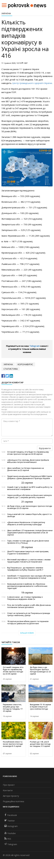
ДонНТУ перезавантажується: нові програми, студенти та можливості (28, 552)
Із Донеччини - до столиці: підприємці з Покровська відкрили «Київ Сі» (25, 598)
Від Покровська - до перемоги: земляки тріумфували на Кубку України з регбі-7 (25, 569)
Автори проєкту (11, 795)
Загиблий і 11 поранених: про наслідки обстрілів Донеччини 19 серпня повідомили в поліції (29, 577)
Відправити (45, 448)
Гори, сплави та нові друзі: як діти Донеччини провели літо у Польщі (28, 542)
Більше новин (27, 633)
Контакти (8, 790)
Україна (6, 13)
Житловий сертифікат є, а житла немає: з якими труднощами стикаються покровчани (29, 561)
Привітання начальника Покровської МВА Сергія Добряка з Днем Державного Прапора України (29, 477)
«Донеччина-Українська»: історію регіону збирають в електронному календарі (26, 523)
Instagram (12, 826)
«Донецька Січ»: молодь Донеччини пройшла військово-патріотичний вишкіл (28, 461)
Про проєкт (9, 784)
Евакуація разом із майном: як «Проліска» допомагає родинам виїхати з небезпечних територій (27, 586)
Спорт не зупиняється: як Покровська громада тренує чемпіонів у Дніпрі (28, 614)
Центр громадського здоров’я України (32, 83)
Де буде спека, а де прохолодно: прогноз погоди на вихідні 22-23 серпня (29, 507)
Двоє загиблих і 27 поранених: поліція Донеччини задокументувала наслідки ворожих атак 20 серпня (30, 532)
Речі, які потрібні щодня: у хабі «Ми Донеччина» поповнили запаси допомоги (29, 606)
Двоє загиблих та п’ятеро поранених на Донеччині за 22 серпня (25, 469)
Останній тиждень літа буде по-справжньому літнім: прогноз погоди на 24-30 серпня (28, 453)
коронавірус (25, 364)
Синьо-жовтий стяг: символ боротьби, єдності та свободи (29, 515)
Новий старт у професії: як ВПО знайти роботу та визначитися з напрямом (29, 488)
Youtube (11, 833)
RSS (9, 838)
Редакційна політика (13, 801)
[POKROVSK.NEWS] (27, 4)
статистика (11, 368)
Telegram (34, 345)
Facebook (12, 815)
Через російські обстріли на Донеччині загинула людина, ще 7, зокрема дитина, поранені (29, 496)
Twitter (11, 820)
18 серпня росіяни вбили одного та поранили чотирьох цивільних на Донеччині (28, 622)
